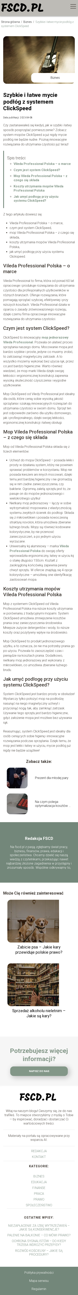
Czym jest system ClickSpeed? (37, 170)
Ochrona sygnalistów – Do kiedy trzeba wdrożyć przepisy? (39, 1243)
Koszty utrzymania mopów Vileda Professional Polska (38, 188)
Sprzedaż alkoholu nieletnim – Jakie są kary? (39, 1013)
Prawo (39, 1199)
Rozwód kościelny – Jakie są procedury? (39, 1252)
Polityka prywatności (39, 1273)
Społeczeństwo (39, 1205)
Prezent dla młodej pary (51, 778)
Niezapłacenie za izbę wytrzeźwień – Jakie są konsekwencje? (39, 1227)
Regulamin (39, 1289)
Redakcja (39, 1151)
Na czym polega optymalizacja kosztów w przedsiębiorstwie (53, 804)
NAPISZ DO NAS (39, 1071)
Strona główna (10, 21)
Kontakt (39, 1157)
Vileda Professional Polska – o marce (42, 164)
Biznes (27, 21)
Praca (39, 1194)
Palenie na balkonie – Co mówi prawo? (39, 1235)
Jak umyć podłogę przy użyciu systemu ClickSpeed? (36, 199)
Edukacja (39, 1182)
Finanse (38, 1188)
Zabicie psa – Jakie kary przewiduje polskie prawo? (38, 950)
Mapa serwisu (39, 1281)
